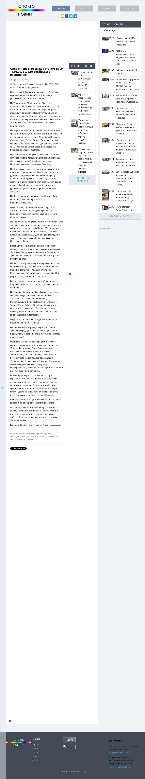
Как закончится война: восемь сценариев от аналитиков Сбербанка (127, 98)
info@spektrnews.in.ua (119, 767)
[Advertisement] (51, 42)
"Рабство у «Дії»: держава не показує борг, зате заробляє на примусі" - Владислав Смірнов (126, 146)
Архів (34, 760)
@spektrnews (106, 228)
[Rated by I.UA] (69, 747)
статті (83, 8)
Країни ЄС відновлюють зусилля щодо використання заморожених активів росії (126, 57)
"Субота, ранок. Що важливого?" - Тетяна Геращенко (126, 41)
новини (61, 8)
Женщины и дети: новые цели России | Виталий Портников (125, 162)
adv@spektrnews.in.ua (119, 752)
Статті (35, 752)
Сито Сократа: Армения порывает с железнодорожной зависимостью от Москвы (127, 178)
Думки (35, 756)
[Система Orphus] (69, 739)
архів (130, 8)
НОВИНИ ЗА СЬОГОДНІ (120, 216)
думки (106, 8)
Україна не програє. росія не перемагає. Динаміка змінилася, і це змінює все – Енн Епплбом (85, 104)
